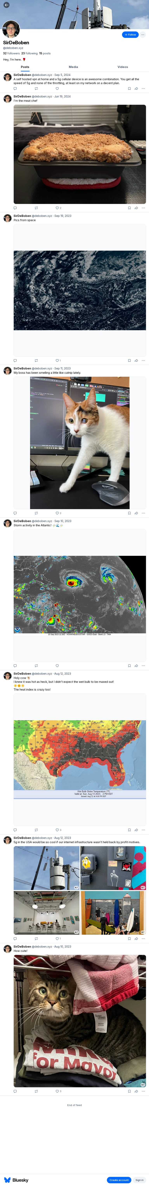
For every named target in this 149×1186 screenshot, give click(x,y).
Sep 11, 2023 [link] (62, 368)
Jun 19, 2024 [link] (62, 96)
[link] (11, 53)
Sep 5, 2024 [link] (61, 74)
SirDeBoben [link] (22, 74)
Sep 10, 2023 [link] (62, 521)
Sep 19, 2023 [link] (62, 215)
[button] (6, 5)
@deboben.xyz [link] (41, 74)
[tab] (25, 67)
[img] (74, 14)
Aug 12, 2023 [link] (62, 673)
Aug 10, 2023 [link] (62, 946)
